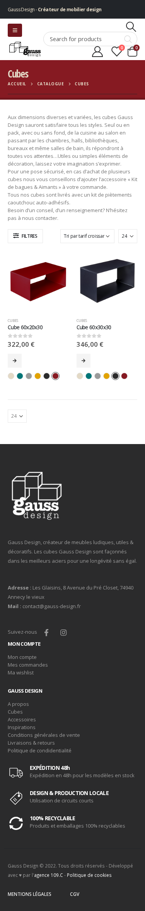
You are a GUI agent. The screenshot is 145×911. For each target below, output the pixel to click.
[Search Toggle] (131, 27)
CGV (74, 894)
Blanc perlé (11, 376)
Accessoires (22, 719)
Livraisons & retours (31, 742)
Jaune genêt (37, 376)
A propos (18, 703)
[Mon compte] (97, 51)
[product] (38, 281)
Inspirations (22, 727)
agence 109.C (48, 875)
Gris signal (29, 376)
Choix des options (15, 361)
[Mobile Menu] (15, 30)
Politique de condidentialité (40, 750)
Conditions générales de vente (44, 734)
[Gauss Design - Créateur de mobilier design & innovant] (25, 49)
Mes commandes (28, 664)
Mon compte (22, 656)
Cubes (13, 320)
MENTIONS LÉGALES (29, 894)
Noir (46, 376)
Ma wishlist (21, 672)
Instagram (63, 632)
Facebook (46, 632)
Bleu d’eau (20, 376)
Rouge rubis (55, 376)
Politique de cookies (89, 875)
